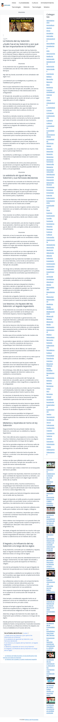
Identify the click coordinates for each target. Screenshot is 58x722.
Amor (48, 31)
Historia (26, 7)
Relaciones (50, 378)
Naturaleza (50, 337)
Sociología (50, 402)
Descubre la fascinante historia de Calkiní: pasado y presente (50, 499)
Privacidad (50, 356)
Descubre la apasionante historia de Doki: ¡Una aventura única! (50, 477)
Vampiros (49, 441)
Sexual (48, 397)
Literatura (49, 282)
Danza (48, 146)
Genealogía (50, 245)
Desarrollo (50, 164)
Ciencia (49, 95)
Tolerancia (50, 425)
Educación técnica (50, 184)
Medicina (49, 304)
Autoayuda (50, 59)
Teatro (48, 414)
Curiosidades (24, 3)
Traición (49, 431)
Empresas (50, 193)
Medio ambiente (50, 308)
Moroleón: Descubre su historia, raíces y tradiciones (50, 564)
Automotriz (50, 66)
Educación (50, 180)
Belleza (49, 77)
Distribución (50, 174)
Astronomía (50, 54)
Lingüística (50, 279)
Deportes (49, 151)
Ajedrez (49, 28)
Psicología (50, 358)
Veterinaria (50, 444)
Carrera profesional (50, 91)
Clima (48, 100)
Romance (49, 386)
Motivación (50, 327)
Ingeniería (50, 261)
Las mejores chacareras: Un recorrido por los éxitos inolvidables (50, 585)
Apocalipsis (50, 44)
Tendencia (50, 420)
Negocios (49, 340)
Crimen (49, 110)
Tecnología (16, 7)
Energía (49, 195)
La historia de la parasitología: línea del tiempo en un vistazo (50, 520)
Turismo (49, 436)
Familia (49, 218)
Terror (48, 423)
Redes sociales (49, 369)
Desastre (49, 167)
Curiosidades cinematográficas (50, 134)
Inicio (14, 3)
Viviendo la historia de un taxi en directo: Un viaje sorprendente (50, 608)
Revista (49, 383)
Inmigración (50, 264)
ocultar (25, 633)
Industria (49, 258)
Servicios (49, 394)
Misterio (49, 319)
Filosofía (49, 227)
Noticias (49, 343)
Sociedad (49, 400)
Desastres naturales (50, 171)
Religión (49, 381)
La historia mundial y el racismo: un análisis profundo (50, 709)
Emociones (50, 187)
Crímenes (50, 113)
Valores (49, 439)
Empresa (49, 190)
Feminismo (50, 224)
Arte (47, 51)
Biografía (49, 79)
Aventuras (50, 74)
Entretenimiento (47, 3)
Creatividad (50, 108)
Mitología (49, 322)
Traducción (50, 428)
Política (49, 353)
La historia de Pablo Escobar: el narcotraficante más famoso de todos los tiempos (20, 657)
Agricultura (50, 25)
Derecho (49, 154)
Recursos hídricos (49, 365)
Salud (48, 389)
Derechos (49, 157)
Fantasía (49, 221)
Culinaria (49, 121)
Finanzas (49, 229)
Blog (48, 85)
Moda (48, 325)
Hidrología (50, 253)
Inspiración (50, 266)
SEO (47, 391)
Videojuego (50, 450)
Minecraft (49, 316)
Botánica (49, 87)
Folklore (49, 235)
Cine (48, 98)
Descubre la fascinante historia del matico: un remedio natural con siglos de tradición (50, 543)
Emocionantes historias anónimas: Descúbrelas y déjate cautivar (50, 644)
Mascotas (50, 297)
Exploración (50, 216)
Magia (48, 285)
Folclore (49, 232)
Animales (49, 36)
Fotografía (50, 237)
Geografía (50, 247)
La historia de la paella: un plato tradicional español (21, 659)
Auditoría (49, 56)
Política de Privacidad (31, 720)
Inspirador (50, 269)
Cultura (35, 3)
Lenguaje (49, 277)
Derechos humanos (49, 161)
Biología (49, 82)
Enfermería (50, 198)
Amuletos (49, 33)
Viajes (48, 447)
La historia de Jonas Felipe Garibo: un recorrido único (50, 690)
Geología (49, 250)
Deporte (49, 149)
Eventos (49, 213)
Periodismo (50, 350)
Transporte (50, 433)
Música (46, 7)
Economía (50, 177)
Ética (48, 210)
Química (49, 361)
